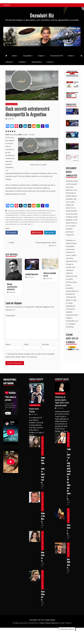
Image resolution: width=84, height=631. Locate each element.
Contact (49, 62)
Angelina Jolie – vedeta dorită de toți (43, 468)
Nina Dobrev (43, 555)
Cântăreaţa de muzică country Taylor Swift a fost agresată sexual (62, 401)
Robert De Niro (43, 516)
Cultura (70, 56)
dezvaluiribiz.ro (23, 213)
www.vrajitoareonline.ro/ (48, 222)
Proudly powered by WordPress (25, 623)
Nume (8, 344)
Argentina (22, 210)
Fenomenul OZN (56, 56)
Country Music (62, 379)
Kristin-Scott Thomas (34, 410)
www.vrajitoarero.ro (26, 224)
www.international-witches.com (46, 217)
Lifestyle (8, 62)
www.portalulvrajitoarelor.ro (14, 219)
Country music (60, 393)
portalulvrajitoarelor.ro (12, 215)
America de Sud (13, 210)
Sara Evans (68, 527)
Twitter (25, 232)
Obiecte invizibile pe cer (50, 274)
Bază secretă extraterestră (41, 210)
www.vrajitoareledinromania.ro (30, 222)
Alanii (12, 242)
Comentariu (10, 315)
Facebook (12, 232)
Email (26, 344)
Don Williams (68, 562)
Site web (45, 344)
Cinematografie (36, 379)
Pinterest (38, 232)
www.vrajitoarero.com (12, 224)
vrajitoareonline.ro (30, 217)
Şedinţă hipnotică (31, 274)
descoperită (13, 213)
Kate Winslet (43, 594)
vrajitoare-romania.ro (49, 215)
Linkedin (50, 232)
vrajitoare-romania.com (33, 215)
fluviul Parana (32, 213)
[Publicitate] (72, 114)
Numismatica (37, 62)
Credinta (22, 62)
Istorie (14, 56)
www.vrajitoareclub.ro (12, 222)
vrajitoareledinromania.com (14, 217)
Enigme (41, 56)
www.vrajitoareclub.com (49, 219)
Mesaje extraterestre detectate (12, 287)
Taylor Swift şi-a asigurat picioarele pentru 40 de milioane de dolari (69, 472)
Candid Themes (65, 623)
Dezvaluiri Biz (42, 15)
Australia (29, 210)
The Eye (22, 215)
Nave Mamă (41, 213)
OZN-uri (48, 213)
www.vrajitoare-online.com (32, 219)
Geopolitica (27, 56)
